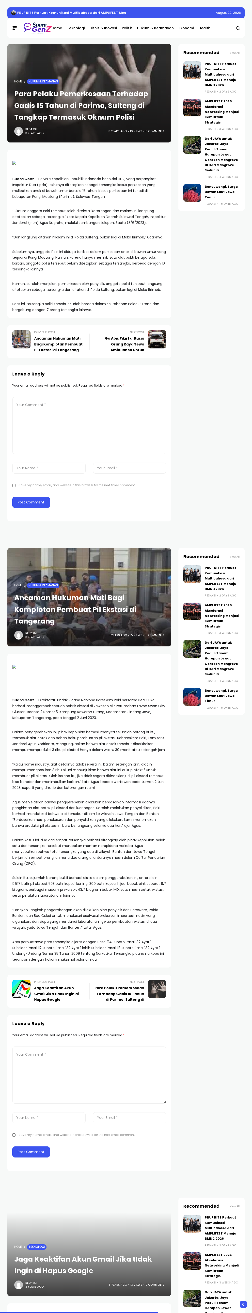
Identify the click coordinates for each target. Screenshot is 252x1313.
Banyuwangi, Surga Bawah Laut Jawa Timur (221, 192)
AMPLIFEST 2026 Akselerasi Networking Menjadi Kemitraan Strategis (222, 112)
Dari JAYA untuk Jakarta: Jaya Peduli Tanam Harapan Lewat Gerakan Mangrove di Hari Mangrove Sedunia (221, 154)
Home (18, 81)
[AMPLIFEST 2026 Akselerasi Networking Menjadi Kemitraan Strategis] (192, 107)
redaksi (31, 129)
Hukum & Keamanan (43, 81)
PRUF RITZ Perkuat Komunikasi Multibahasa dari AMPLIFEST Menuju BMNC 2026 (84, 12)
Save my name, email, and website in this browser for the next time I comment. (77, 485)
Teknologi (37, 1247)
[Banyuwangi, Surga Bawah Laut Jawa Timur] (192, 193)
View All (235, 53)
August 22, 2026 (228, 12)
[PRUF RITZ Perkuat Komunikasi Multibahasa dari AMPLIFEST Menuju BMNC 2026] (13, 12)
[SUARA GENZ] (33, 28)
